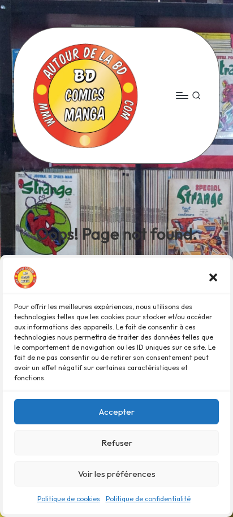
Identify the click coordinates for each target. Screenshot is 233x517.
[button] (213, 277)
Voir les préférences (117, 473)
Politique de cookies (68, 498)
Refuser (116, 442)
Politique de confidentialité (148, 498)
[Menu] (181, 95)
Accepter (117, 411)
